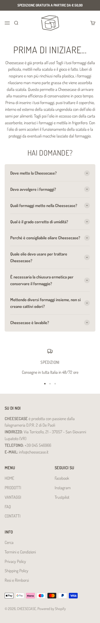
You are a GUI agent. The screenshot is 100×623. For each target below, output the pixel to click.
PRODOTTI (13, 487)
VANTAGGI (13, 497)
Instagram (63, 487)
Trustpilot (62, 497)
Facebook (62, 478)
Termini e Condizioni (20, 551)
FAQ (8, 506)
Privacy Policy (15, 561)
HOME (9, 478)
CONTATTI (12, 515)
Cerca (9, 542)
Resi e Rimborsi (17, 580)
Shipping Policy (16, 570)
